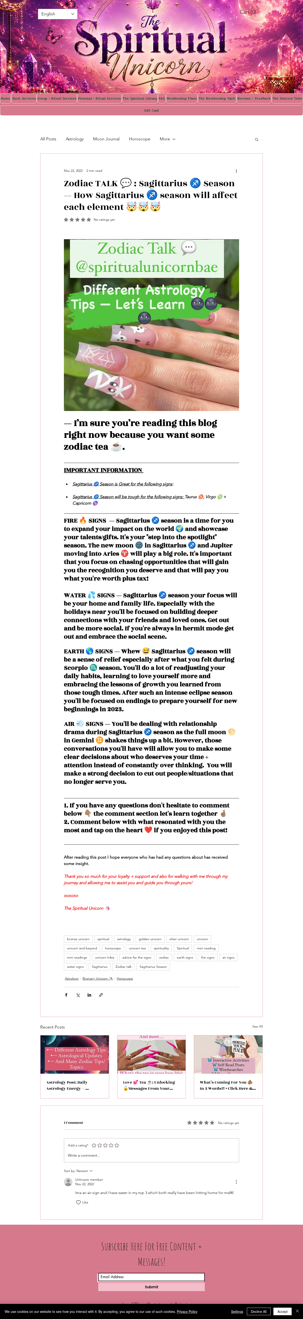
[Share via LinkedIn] (89, 995)
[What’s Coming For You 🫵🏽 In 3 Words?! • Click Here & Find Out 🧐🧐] (228, 1054)
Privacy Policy (187, 1311)
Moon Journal (106, 139)
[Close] (297, 1311)
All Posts (48, 139)
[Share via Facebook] (66, 995)
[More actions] (236, 170)
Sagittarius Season (153, 966)
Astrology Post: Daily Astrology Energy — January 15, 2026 (67, 1085)
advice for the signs (136, 957)
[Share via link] (101, 995)
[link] (253, 12)
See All (257, 1026)
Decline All (259, 1311)
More (165, 139)
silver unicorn (179, 939)
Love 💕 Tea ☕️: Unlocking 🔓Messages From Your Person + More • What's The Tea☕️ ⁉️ (149, 1085)
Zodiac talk (124, 966)
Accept (282, 1311)
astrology (124, 939)
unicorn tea (137, 948)
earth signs (185, 957)
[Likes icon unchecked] (78, 1202)
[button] (256, 139)
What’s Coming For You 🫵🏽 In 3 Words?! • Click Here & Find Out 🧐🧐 (226, 1085)
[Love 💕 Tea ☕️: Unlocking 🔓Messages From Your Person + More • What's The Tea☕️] (151, 1054)
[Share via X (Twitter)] (78, 995)
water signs (75, 966)
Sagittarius (99, 966)
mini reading (206, 948)
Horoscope (139, 139)
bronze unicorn (78, 939)
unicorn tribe (104, 957)
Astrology (75, 139)
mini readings (77, 957)
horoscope (113, 948)
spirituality (161, 948)
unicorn (202, 939)
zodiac (164, 957)
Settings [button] (237, 1311)
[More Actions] (236, 1182)
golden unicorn (150, 939)
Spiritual (183, 948)
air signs (229, 957)
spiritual (103, 939)
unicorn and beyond (82, 948)
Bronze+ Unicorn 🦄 (98, 978)
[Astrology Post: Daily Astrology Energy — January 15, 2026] (74, 1054)
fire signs (207, 957)
